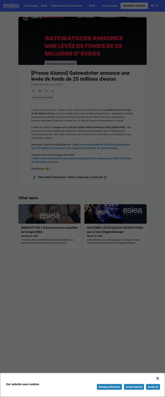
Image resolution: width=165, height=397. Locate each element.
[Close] (157, 378)
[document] (82, 385)
